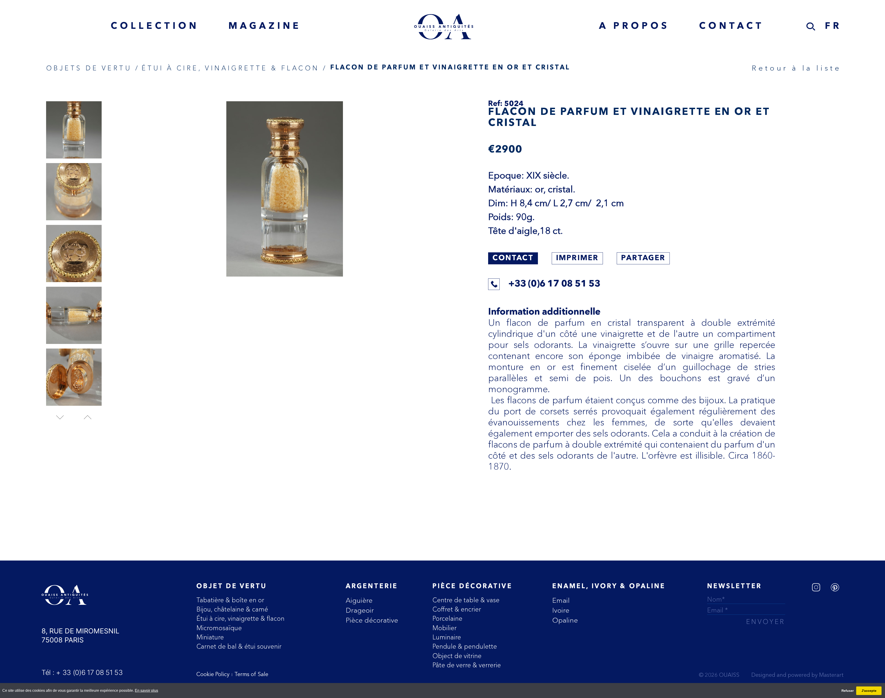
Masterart (831, 675)
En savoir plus (146, 690)
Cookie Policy (213, 674)
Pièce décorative (372, 620)
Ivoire (560, 610)
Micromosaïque (219, 628)
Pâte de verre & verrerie (466, 665)
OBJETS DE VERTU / (93, 68)
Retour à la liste (796, 67)
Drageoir (360, 610)
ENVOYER (765, 622)
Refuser (847, 690)
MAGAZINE (264, 26)
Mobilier (444, 628)
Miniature (210, 637)
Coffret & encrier (456, 609)
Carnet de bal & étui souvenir (238, 646)
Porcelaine (447, 618)
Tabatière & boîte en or (230, 600)
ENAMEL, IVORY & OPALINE (608, 586)
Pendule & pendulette (464, 646)
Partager (643, 258)
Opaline (565, 620)
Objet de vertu (231, 586)
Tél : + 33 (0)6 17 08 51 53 (82, 672)
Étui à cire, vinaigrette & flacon (240, 618)
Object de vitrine (456, 656)
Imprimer (577, 258)
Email (561, 600)
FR (833, 26)
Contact (731, 26)
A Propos (634, 26)
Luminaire (446, 637)
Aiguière (359, 600)
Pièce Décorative (472, 586)
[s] (811, 26)
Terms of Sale (251, 674)
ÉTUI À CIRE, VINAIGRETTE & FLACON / (234, 68)
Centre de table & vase (465, 600)
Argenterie (372, 586)
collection (155, 26)
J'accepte (868, 690)
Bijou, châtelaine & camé (232, 609)
